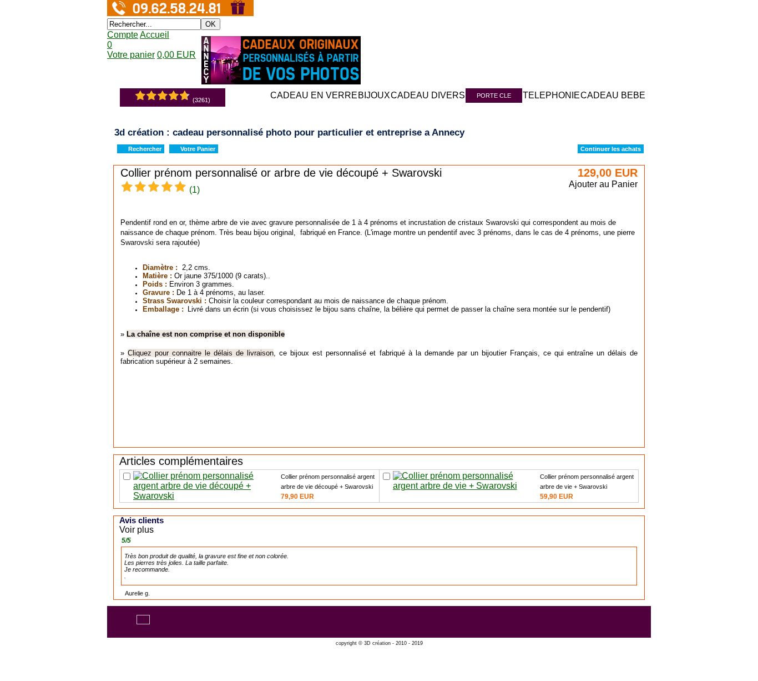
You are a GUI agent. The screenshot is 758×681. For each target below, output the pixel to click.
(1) (194, 189)
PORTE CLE (494, 95)
